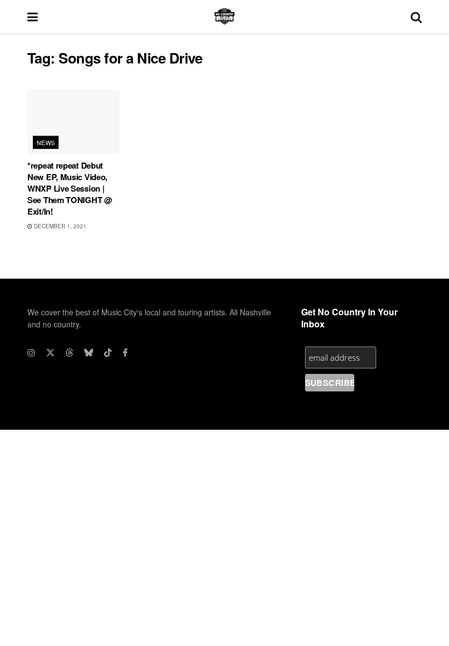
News (46, 142)
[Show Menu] (32, 16)
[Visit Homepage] (224, 16)
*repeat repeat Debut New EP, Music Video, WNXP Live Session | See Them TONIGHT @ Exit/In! (69, 188)
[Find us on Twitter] (50, 353)
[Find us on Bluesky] (88, 353)
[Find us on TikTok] (108, 353)
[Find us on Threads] (69, 353)
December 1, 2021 (59, 226)
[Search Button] (416, 16)
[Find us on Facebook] (125, 353)
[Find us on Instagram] (31, 353)
